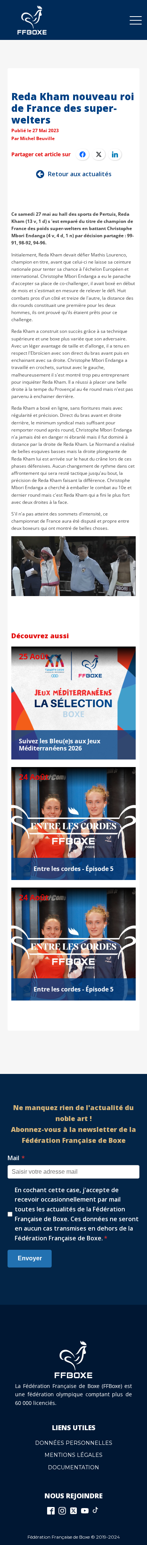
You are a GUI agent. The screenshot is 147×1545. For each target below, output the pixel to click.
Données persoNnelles (73, 1443)
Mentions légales (73, 1455)
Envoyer (30, 1258)
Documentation (73, 1467)
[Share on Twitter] (98, 154)
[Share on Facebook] (82, 154)
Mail (16, 1158)
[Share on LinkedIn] (114, 154)
